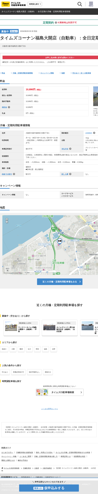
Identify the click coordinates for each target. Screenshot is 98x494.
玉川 (29, 349)
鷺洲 (21, 349)
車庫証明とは (66, 456)
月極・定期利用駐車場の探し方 (46, 456)
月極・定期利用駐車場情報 (23, 73)
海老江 (4, 349)
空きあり (5, 372)
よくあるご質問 (25, 456)
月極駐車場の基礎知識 (24, 452)
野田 (37, 349)
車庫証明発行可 (18, 372)
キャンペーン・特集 (8, 456)
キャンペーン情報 (47, 73)
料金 (3, 73)
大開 (13, 349)
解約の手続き (23, 460)
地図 (63, 73)
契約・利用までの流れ (44, 452)
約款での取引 (7, 174)
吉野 (53, 349)
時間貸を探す (34, 4)
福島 (45, 349)
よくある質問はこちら (49, 409)
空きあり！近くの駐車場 (81, 73)
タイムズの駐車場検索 (62, 392)
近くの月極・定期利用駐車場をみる (60, 281)
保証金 (4, 107)
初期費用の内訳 (79, 456)
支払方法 (65, 149)
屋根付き (48, 372)
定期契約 (88, 133)
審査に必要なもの (8, 460)
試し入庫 (65, 174)
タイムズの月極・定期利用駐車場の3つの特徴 (73, 452)
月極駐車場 (39, 477)
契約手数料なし (34, 372)
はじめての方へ (7, 452)
